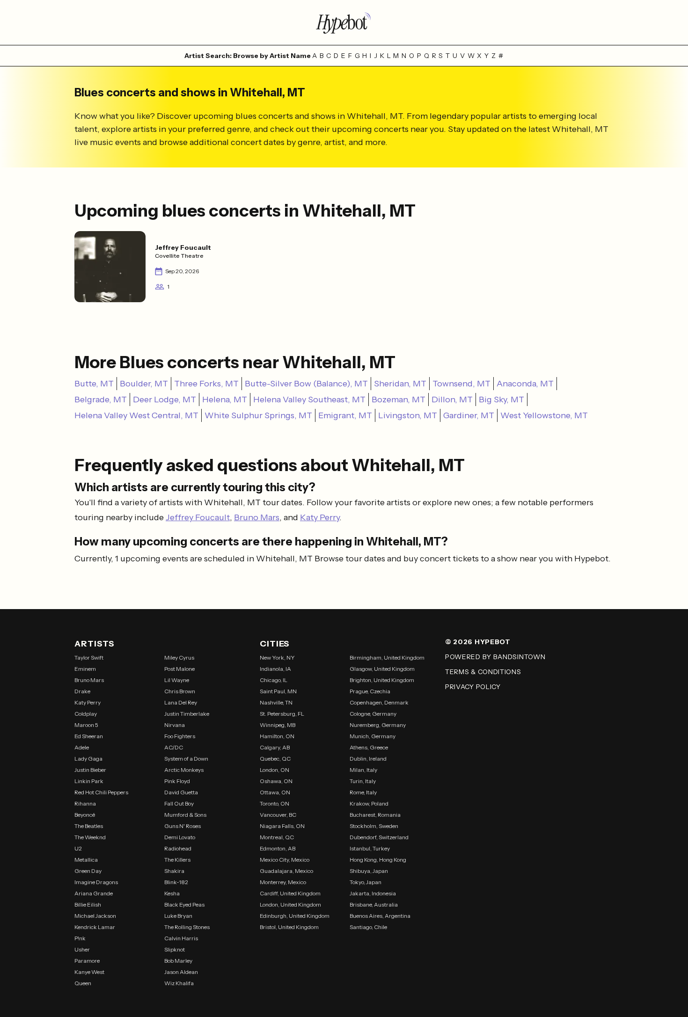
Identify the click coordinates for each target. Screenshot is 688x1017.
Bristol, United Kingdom (289, 926)
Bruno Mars (256, 517)
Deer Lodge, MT (164, 399)
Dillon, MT (452, 399)
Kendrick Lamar (94, 926)
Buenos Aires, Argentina (380, 915)
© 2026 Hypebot (478, 642)
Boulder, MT (144, 383)
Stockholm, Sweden (374, 825)
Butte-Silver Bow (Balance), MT (306, 383)
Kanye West (89, 971)
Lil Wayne (176, 679)
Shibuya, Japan (369, 870)
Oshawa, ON (276, 781)
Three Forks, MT (206, 383)
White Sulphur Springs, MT (258, 415)
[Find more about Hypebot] (344, 22)
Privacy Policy (473, 687)
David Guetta (181, 792)
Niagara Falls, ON (282, 825)
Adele (81, 747)
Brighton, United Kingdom (382, 679)
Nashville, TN (276, 702)
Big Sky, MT (501, 399)
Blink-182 (176, 882)
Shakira (174, 870)
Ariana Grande (93, 893)
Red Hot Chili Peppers (101, 792)
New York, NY (277, 657)
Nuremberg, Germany (378, 724)
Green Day (88, 870)
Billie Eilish (87, 904)
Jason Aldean (181, 971)
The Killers (177, 859)
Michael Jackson (95, 915)
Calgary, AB (275, 747)
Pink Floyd (177, 781)
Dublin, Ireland (368, 758)
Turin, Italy (363, 781)
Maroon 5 (86, 724)
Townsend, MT (461, 383)
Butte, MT (94, 383)
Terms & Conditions (483, 672)
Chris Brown (179, 691)
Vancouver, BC (278, 814)
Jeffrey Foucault (198, 517)
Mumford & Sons (185, 814)
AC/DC (173, 747)
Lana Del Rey (180, 702)
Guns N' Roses (182, 825)
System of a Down (186, 758)
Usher (82, 949)
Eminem (85, 668)
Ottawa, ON (275, 792)
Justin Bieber (90, 769)
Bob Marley (178, 960)
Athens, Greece (369, 747)
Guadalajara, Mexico (286, 870)
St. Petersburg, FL (282, 713)
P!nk (80, 938)
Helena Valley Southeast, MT (309, 399)
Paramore (87, 960)
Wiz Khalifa (179, 983)
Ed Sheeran (88, 736)
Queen (82, 983)
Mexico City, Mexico (284, 859)
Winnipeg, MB (277, 724)
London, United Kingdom (290, 904)
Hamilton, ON (277, 736)
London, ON (274, 769)
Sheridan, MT (400, 383)
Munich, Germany (372, 736)
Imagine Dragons (96, 882)
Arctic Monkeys (184, 769)
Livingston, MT (407, 415)
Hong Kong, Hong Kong (378, 859)
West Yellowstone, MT (544, 415)
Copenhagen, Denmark (379, 702)
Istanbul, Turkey (370, 848)
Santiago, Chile (368, 926)
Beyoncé (84, 814)
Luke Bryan (178, 915)
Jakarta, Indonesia (373, 893)
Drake (82, 691)
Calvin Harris (181, 938)
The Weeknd (90, 837)
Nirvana (174, 724)
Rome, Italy (363, 792)
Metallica (86, 859)
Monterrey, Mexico (283, 882)
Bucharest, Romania (375, 814)
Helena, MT (224, 399)
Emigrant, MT (345, 415)
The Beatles (88, 825)
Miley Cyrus (179, 657)
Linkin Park (88, 781)
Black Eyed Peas (184, 904)
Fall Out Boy (179, 803)
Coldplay (85, 713)
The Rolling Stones (187, 926)
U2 (78, 848)
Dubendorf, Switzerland (379, 837)
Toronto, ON (274, 803)
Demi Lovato (179, 837)
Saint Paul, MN (278, 691)
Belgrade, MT (100, 399)
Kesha (172, 893)
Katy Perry (319, 517)
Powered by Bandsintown (495, 657)
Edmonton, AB (277, 848)
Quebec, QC (275, 758)
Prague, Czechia (370, 691)
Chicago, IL (273, 679)
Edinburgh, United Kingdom (294, 915)
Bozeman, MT (398, 399)
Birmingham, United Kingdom (387, 657)
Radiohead (177, 848)
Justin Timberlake (186, 713)
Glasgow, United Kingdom (382, 668)
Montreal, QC (277, 837)
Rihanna (85, 803)
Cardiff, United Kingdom (290, 893)
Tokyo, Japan (365, 882)
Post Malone (179, 668)
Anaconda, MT (525, 383)
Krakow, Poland (369, 803)
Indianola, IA (275, 668)
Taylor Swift (88, 657)
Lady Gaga (88, 758)
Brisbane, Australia (374, 904)
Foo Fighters (179, 736)
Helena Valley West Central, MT (136, 415)
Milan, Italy (363, 769)
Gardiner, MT (468, 415)
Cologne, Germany (373, 713)
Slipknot (174, 949)
